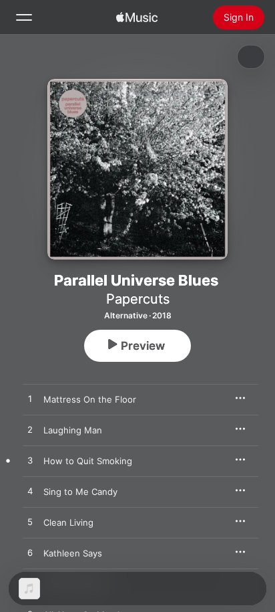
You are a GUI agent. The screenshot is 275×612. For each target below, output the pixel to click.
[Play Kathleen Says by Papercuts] (30, 553)
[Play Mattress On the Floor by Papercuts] (30, 399)
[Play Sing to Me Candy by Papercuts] (30, 492)
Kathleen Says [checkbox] (72, 553)
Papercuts (138, 299)
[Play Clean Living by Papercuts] (30, 522)
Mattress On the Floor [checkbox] (89, 399)
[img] (137, 17)
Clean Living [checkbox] (68, 522)
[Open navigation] (24, 17)
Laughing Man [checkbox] (72, 430)
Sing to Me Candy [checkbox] (80, 491)
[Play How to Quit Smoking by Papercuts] (30, 461)
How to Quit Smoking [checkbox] (87, 460)
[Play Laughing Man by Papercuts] (30, 430)
